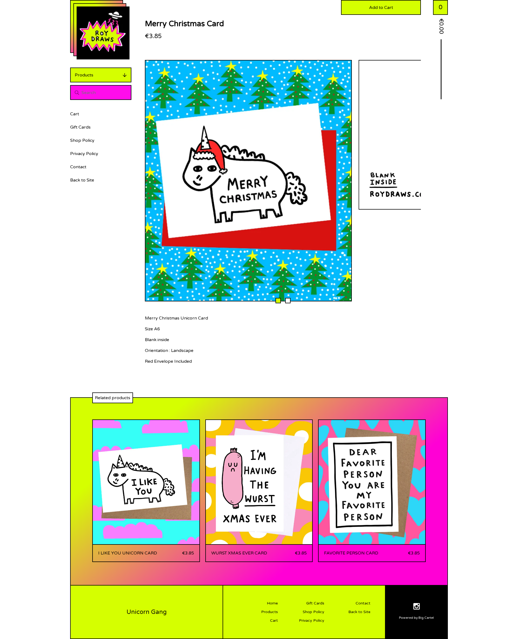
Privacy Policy (84, 153)
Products (84, 75)
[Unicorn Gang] (103, 32)
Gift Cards (80, 127)
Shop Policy (82, 140)
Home (272, 603)
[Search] (76, 92)
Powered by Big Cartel (416, 618)
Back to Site (82, 180)
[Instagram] (416, 607)
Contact (78, 167)
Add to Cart (381, 7)
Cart (74, 114)
